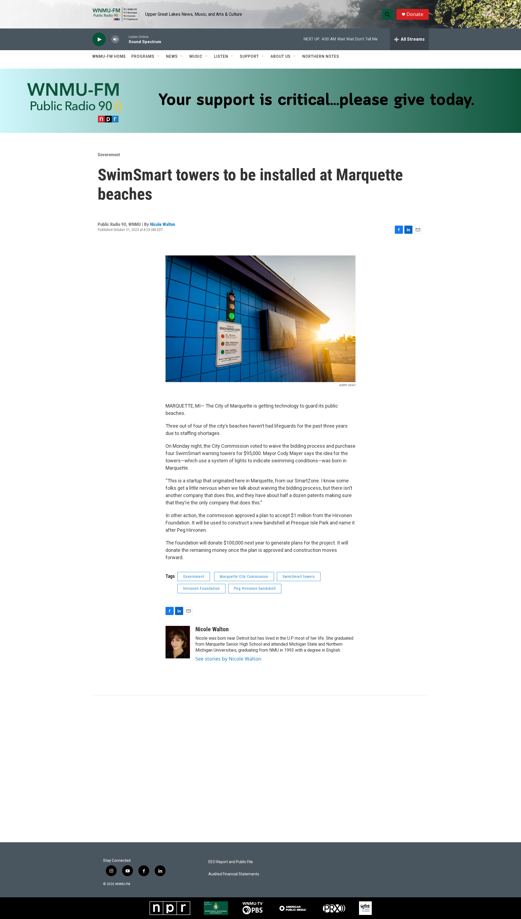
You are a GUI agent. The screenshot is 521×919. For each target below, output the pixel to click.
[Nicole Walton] (178, 642)
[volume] (115, 39)
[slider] (124, 39)
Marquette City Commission (244, 576)
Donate (414, 14)
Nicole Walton (162, 224)
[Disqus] (260, 769)
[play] (99, 39)
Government (109, 154)
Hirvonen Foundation (201, 588)
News (172, 56)
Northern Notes (320, 56)
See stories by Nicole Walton (228, 658)
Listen (221, 56)
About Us (281, 56)
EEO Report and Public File (230, 862)
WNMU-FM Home (109, 56)
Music (195, 56)
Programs (142, 56)
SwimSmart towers (298, 576)
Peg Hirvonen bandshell (255, 588)
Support (249, 56)
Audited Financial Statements (233, 874)
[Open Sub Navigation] (158, 56)
